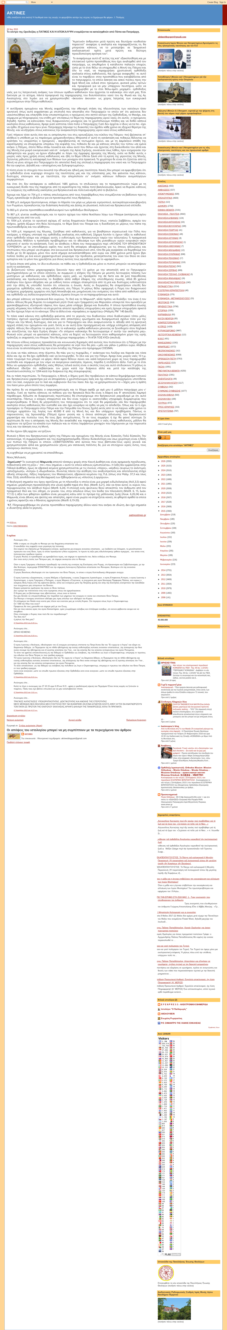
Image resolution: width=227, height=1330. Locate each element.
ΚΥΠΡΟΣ (162, 326)
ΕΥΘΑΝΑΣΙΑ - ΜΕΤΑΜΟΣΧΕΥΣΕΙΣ (174, 298)
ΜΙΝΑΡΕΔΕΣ (164, 347)
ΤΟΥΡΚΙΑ (162, 403)
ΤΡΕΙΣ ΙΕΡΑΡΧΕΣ (166, 407)
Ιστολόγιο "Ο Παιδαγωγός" (174, 1009)
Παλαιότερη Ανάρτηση (136, 720)
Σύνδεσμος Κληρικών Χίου (174, 702)
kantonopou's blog (170, 726)
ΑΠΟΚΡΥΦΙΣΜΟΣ (166, 194)
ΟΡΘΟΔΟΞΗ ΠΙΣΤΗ (167, 359)
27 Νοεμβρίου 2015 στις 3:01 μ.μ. (26, 692)
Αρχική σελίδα (75, 720)
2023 (163, 475)
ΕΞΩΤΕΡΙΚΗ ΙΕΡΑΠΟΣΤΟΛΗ (171, 290)
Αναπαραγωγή (167, 687)
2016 (163, 506)
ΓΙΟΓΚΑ (161, 202)
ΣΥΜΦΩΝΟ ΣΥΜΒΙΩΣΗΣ (169, 391)
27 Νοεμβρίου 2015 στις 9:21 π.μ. (26, 677)
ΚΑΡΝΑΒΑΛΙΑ (164, 314)
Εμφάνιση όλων (213, 1027)
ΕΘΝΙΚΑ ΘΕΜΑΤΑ (166, 210)
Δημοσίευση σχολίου (16, 716)
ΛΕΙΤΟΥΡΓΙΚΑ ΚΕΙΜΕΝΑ (169, 334)
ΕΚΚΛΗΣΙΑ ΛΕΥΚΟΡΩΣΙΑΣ (170, 242)
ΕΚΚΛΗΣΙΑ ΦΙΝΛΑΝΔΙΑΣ (169, 278)
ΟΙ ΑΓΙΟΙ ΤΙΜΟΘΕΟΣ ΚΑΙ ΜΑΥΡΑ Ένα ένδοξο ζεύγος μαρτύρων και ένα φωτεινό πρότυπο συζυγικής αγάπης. (191, 706)
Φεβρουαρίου (166, 560)
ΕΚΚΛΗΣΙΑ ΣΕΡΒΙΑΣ (167, 270)
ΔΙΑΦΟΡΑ (162, 206)
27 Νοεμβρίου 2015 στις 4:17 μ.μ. (26, 710)
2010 (163, 588)
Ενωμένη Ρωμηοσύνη (171, 1018)
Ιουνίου (163, 541)
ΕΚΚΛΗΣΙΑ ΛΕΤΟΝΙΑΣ (168, 238)
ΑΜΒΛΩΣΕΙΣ (164, 190)
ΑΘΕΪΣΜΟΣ (163, 186)
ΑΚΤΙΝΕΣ (16, 13)
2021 (163, 484)
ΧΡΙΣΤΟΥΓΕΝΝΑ (165, 411)
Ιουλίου (163, 537)
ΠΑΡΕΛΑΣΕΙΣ (164, 363)
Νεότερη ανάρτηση (15, 720)
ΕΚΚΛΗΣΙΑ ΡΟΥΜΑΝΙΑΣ (169, 262)
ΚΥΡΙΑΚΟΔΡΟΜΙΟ (166, 330)
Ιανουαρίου (165, 564)
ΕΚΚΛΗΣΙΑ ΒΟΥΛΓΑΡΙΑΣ (169, 226)
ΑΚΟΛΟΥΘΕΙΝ (167, 1014)
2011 (163, 584)
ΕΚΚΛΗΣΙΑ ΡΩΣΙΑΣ (167, 266)
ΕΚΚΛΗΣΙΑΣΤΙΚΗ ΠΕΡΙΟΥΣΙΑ (171, 282)
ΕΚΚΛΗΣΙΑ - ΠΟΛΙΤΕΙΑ (168, 214)
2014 (163, 570)
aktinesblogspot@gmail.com (172, 37)
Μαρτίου (164, 555)
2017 (163, 502)
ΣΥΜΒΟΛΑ (163, 387)
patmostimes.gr (137, 515)
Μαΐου (163, 546)
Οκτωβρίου (165, 523)
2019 (163, 493)
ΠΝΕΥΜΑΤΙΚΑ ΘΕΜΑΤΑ (169, 371)
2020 (163, 488)
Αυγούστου (165, 533)
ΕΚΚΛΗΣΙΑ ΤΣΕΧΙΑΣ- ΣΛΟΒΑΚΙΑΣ (174, 274)
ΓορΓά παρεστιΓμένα (171, 685)
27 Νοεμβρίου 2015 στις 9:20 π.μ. (26, 635)
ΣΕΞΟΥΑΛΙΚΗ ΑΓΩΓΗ (168, 383)
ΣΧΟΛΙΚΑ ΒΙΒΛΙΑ (166, 395)
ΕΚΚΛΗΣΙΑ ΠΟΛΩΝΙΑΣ (168, 258)
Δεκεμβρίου (165, 514)
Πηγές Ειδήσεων (168, 797)
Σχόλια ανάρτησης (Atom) (30, 725)
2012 (163, 579)
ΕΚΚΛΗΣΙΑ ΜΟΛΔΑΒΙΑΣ (169, 250)
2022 (163, 479)
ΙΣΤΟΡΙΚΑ (162, 310)
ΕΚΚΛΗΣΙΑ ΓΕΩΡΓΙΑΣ (168, 230)
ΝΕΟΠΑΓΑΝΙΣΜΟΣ (166, 351)
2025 (163, 466)
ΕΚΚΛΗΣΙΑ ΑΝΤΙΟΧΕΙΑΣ (169, 222)
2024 (163, 470)
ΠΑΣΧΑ (161, 367)
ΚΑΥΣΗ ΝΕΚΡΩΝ (166, 318)
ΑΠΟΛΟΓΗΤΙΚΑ (165, 198)
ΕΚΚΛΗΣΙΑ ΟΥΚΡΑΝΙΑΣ (169, 254)
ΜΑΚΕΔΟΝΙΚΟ (165, 343)
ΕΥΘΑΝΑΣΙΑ (163, 294)
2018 (163, 497)
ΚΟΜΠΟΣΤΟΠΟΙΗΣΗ (167, 322)
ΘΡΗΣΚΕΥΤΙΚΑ (165, 306)
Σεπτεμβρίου (166, 528)
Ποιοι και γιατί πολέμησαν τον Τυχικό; (172, 946)
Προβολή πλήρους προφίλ (18, 742)
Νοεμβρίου (165, 519)
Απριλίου (164, 551)
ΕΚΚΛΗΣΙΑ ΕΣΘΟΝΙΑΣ (168, 234)
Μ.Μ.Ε (161, 338)
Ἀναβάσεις (166, 746)
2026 (163, 461)
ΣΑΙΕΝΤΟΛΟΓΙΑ (165, 379)
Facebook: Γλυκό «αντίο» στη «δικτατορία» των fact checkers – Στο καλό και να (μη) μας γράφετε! (193, 750)
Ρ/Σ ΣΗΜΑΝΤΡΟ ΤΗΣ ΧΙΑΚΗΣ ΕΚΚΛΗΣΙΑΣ (181, 1023)
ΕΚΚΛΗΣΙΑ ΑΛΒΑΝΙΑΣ (168, 218)
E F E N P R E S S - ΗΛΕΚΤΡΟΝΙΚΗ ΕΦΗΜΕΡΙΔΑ (184, 1004)
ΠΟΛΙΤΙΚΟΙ (163, 375)
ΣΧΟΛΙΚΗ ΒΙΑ (164, 399)
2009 (163, 593)
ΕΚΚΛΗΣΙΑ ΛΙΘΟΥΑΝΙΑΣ (169, 246)
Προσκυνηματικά (169, 794)
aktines (28, 734)
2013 (163, 575)
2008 (163, 597)
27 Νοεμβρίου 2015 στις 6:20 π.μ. (26, 623)
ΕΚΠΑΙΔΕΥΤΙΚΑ (165, 286)
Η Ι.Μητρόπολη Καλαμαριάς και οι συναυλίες (176, 912)
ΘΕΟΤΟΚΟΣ (163, 302)
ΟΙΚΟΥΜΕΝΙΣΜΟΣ (20, 526)
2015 (163, 511)
